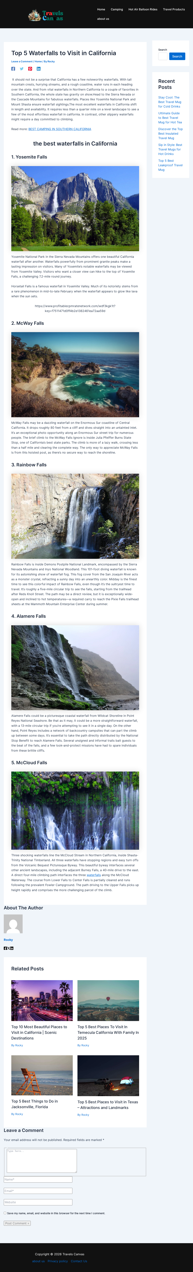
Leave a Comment (22, 61)
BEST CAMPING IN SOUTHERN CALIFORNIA (59, 129)
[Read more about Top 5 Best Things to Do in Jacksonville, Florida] (42, 1075)
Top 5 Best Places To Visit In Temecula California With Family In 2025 (108, 1032)
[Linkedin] (39, 69)
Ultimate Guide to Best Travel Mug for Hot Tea (170, 117)
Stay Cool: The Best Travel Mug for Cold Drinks (169, 101)
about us (38, 1261)
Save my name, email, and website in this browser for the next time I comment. (56, 1213)
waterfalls (94, 875)
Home (38, 61)
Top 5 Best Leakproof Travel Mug (170, 165)
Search (162, 49)
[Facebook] (13, 69)
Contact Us (79, 1261)
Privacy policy (58, 1261)
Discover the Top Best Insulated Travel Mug (170, 133)
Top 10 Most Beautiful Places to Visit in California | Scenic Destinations (39, 1032)
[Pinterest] (30, 69)
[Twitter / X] (8, 948)
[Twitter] (22, 69)
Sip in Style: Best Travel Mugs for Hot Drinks (170, 149)
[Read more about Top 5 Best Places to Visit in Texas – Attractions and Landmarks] (108, 1075)
